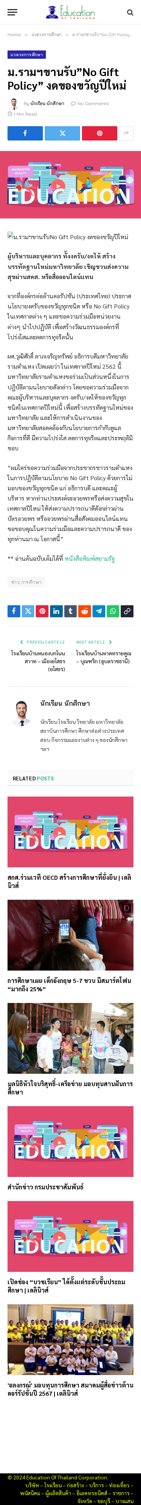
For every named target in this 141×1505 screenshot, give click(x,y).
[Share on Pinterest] (99, 133)
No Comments (93, 103)
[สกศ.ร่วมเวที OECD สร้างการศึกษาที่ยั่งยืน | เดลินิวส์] (70, 832)
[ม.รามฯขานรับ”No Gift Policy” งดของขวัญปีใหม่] (70, 184)
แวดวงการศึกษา (27, 54)
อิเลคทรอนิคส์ (91, 1493)
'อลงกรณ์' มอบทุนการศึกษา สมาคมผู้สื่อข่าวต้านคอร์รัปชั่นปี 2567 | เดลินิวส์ (70, 1389)
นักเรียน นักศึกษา (47, 103)
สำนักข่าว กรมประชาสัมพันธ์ (45, 1187)
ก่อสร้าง (75, 1485)
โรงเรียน (53, 1485)
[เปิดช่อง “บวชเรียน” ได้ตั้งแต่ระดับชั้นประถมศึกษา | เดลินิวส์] (70, 1236)
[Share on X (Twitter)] (62, 133)
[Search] (129, 12)
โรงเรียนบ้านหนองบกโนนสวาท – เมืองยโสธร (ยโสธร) (38, 661)
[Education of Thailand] (70, 12)
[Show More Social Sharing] (126, 133)
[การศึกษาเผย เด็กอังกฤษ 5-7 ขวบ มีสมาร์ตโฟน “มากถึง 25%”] (70, 935)
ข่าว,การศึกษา (26, 582)
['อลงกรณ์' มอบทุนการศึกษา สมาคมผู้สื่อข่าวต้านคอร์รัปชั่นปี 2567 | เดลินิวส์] (70, 1339)
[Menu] (12, 12)
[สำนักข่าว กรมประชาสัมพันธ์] (70, 1141)
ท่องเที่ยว (119, 1485)
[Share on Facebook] (25, 133)
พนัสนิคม (30, 1493)
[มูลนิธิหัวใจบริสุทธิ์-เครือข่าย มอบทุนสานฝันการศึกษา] (70, 1038)
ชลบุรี (103, 1500)
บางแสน (124, 1500)
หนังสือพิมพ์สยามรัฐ (90, 558)
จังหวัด (84, 1500)
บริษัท (32, 1485)
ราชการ (120, 1493)
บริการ (96, 1485)
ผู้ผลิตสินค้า (58, 1493)
